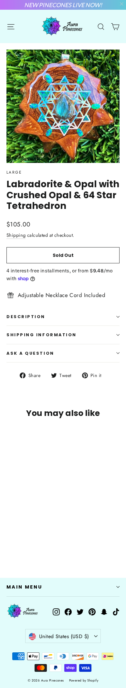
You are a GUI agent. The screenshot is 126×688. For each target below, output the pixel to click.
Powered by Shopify (84, 680)
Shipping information (41, 335)
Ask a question (30, 353)
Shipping (16, 235)
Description (25, 316)
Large (14, 172)
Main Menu (24, 587)
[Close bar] (122, 4)
